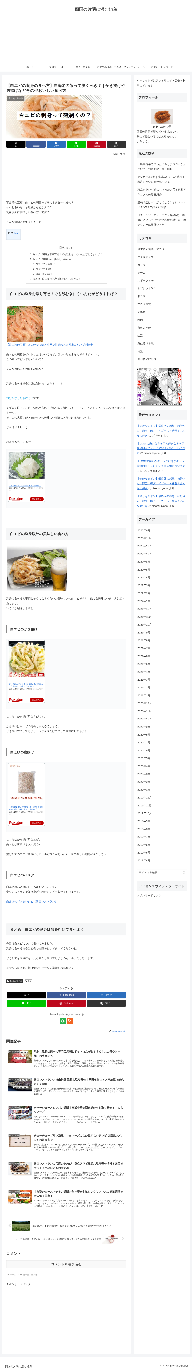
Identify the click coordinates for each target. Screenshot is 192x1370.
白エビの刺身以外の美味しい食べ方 (52, 259)
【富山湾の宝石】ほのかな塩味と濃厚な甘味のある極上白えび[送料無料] (50, 344)
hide (16, 233)
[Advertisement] (96, 40)
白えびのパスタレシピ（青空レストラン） (32, 901)
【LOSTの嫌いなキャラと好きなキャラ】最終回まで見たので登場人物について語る (162, 448)
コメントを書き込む (66, 1264)
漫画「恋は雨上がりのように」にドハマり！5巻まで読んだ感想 (161, 205)
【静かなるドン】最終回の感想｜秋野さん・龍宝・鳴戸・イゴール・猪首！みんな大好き (161, 431)
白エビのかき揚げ (45, 264)
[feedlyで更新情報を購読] (63, 1021)
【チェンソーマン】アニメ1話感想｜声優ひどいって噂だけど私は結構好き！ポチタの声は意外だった (161, 220)
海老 (29, 981)
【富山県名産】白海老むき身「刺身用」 (25, 486)
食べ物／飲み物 (16, 981)
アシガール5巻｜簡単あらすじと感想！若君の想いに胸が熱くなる (161, 179)
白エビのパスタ (44, 273)
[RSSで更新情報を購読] (70, 1021)
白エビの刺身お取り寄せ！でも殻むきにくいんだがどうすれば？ (67, 254)
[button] (116, 144)
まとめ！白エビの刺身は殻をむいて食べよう (57, 278)
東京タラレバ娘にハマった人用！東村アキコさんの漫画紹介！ (161, 192)
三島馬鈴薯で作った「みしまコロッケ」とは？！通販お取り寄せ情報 (161, 167)
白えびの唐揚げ (44, 269)
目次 (62, 247)
